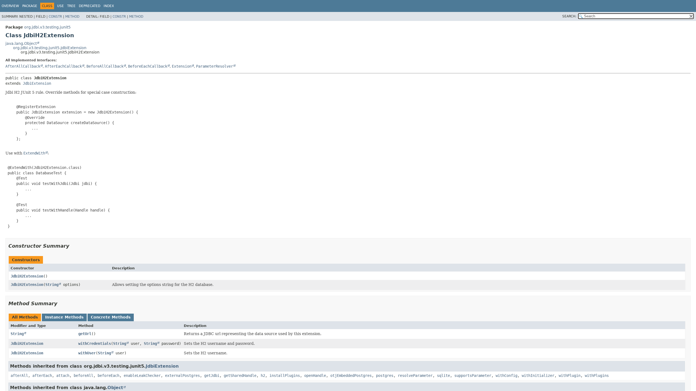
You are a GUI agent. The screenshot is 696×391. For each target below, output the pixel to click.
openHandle (315, 375)
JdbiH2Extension (27, 276)
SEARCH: (569, 16)
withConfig (506, 375)
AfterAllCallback (22, 66)
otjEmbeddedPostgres (351, 375)
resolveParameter (415, 375)
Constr (55, 16)
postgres (384, 375)
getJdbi (211, 375)
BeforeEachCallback (147, 66)
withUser (87, 353)
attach (62, 375)
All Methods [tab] (25, 317)
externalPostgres (182, 375)
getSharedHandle (240, 375)
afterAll (19, 375)
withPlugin (569, 375)
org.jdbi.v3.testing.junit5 (47, 27)
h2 (263, 375)
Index (109, 6)
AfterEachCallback (63, 66)
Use (60, 6)
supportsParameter (472, 375)
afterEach (42, 375)
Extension (181, 66)
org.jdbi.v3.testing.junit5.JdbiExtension (49, 48)
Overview (10, 6)
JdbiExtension (37, 83)
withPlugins (597, 375)
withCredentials (94, 343)
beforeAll (83, 375)
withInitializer (538, 375)
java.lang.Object (21, 43)
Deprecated (89, 6)
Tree (71, 6)
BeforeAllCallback (104, 66)
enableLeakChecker (142, 375)
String (51, 284)
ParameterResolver (214, 66)
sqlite (443, 375)
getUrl (84, 334)
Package (29, 6)
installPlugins (284, 375)
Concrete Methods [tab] (110, 317)
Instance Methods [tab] (64, 317)
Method (72, 16)
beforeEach (108, 375)
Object (115, 387)
